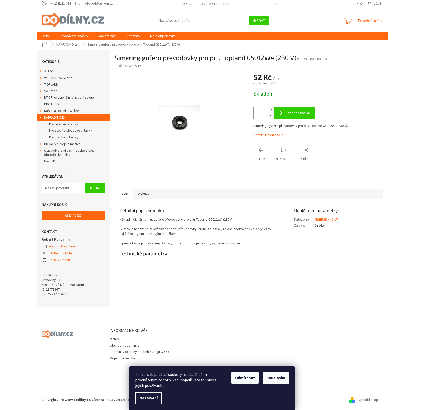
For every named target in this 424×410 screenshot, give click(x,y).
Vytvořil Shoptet (371, 399)
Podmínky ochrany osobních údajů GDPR (139, 351)
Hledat (259, 20)
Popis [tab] (124, 193)
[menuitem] (46, 36)
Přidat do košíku (297, 113)
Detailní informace (266, 135)
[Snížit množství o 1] (271, 116)
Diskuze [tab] (144, 193)
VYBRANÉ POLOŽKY (58, 77)
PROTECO (51, 104)
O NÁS (187, 4)
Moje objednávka (122, 358)
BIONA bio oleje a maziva (62, 144)
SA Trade (51, 91)
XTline (48, 71)
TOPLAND (51, 84)
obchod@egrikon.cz (64, 246)
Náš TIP (49, 161)
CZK (356, 4)
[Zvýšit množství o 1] (271, 110)
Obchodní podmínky (216, 4)
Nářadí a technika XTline (61, 110)
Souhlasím (275, 378)
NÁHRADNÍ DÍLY (54, 117)
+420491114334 (60, 253)
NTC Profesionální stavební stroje (69, 97)
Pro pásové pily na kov (65, 124)
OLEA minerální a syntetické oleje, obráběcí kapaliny (69, 152)
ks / (73, 215)
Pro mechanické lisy (63, 137)
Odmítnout (245, 378)
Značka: (128, 66)
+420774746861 (60, 260)
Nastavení (148, 398)
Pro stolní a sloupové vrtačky (70, 130)
